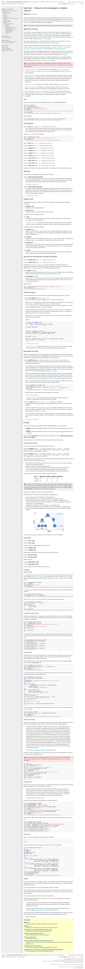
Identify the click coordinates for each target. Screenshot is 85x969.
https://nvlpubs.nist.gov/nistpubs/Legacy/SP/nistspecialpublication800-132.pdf (43, 949)
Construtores (6, 15)
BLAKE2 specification (38, 534)
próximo (74, 1)
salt (58, 357)
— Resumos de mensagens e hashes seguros (13, 3)
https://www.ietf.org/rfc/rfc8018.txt (33, 945)
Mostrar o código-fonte (6, 49)
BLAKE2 (25, 425)
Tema (60, 3)
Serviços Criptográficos (59, 1)
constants (43, 492)
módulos (78, 1)
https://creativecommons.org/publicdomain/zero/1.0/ (46, 910)
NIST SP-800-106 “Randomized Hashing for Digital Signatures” (41, 750)
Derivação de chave (7, 21)
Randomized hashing (10, 30)
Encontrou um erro (80, 966)
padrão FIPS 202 (39, 21)
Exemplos (7, 25)
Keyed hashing (9, 29)
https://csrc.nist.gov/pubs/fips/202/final (34, 933)
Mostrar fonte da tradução (7, 50)
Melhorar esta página (6, 48)
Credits (6, 33)
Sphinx (80, 967)
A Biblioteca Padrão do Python (46, 1)
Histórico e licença (70, 962)
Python (4, 1)
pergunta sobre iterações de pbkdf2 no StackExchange (48, 378)
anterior (69, 1)
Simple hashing (9, 27)
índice (82, 1)
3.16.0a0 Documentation (34, 1)
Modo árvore (8, 32)
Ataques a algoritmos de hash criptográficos (45, 65)
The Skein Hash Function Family (33, 798)
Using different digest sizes (11, 28)
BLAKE (41, 883)
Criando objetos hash (9, 23)
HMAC (57, 435)
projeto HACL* (66, 88)
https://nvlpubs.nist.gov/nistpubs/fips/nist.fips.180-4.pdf (38, 929)
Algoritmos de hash (7, 12)
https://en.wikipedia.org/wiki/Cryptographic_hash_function (38, 940)
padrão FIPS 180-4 (67, 19)
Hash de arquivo (6, 20)
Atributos (5, 16)
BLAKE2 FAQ (63, 759)
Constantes (7, 24)
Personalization (9, 31)
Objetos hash (6, 17)
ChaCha (38, 887)
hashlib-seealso (65, 65)
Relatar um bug (5, 47)
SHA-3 (34, 883)
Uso (4, 14)
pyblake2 (44, 890)
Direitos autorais (68, 958)
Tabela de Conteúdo (7, 9)
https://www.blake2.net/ (30, 937)
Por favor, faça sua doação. (78, 964)
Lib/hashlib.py (34, 14)
